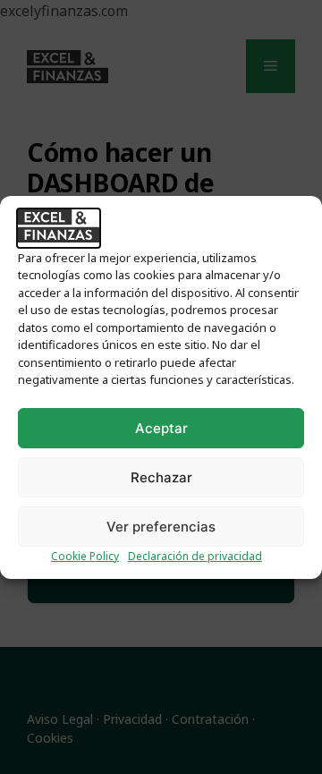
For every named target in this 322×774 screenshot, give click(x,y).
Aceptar (161, 428)
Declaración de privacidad (195, 556)
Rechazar (161, 477)
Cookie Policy (85, 556)
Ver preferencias (161, 526)
